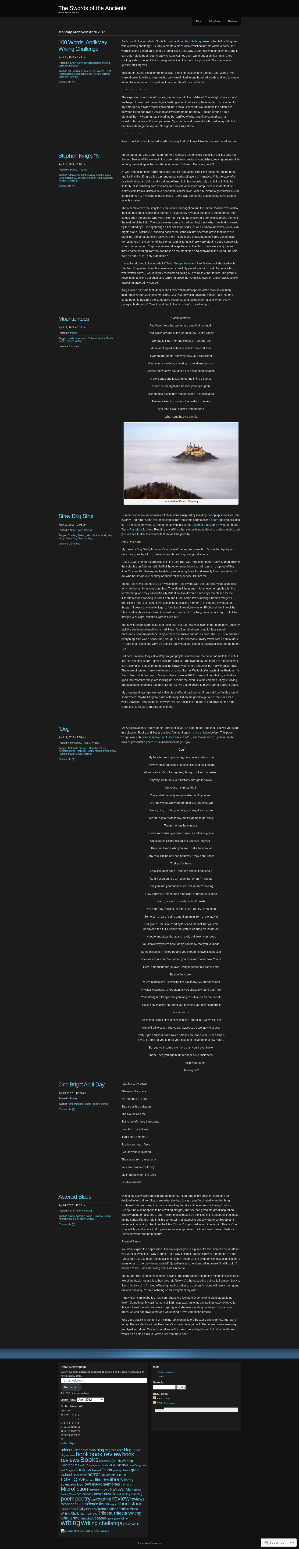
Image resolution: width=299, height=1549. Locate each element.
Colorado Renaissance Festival (92, 1465)
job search (108, 1475)
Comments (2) (67, 1109)
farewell (96, 1470)
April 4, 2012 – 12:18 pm (72, 1205)
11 (67, 1427)
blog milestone (114, 1450)
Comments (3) (67, 1224)
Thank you (91, 1513)
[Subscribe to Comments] (154, 1403)
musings (79, 1103)
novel (98, 1494)
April (70, 1103)
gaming (117, 1470)
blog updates (68, 1455)
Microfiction (215, 21)
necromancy (85, 1494)
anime (71, 1216)
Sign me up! (70, 1387)
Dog (91, 748)
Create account (166, 1372)
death (122, 1465)
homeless (100, 748)
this (137, 1205)
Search (158, 1382)
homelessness (67, 750)
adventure (69, 1450)
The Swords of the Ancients (92, 8)
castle (71, 338)
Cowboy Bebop (76, 535)
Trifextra (86, 1518)
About (199, 21)
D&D (114, 1465)
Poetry (74, 332)
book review (88, 175)
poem (62, 341)
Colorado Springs (78, 748)
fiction (106, 1470)
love (87, 1484)
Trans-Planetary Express (137, 529)
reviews (137, 1499)
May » (72, 1443)
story (98, 73)
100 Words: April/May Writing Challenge (82, 45)
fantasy (83, 1469)
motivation (94, 1489)
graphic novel (103, 175)
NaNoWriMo (120, 1489)
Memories (75, 742)
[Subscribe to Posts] (154, 1398)
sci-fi (91, 73)
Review (83, 169)
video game (113, 1518)
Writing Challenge (68, 65)
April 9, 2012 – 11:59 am (72, 1093)
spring (104, 1103)
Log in (161, 1376)
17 (65, 1431)
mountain (81, 338)
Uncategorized (92, 62)
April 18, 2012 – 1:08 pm (72, 164)
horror (93, 1474)
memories (111, 1484)
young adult (131, 1524)
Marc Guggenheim (179, 263)
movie (105, 1489)
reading (103, 1498)
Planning (136, 1494)
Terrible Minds (107, 1509)
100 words (74, 71)
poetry (70, 341)
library (117, 1479)
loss (80, 1484)
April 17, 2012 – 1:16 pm (72, 327)
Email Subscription (73, 1367)
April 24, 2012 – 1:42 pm (72, 57)
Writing (106, 62)
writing (106, 73)
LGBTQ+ (120, 1475)
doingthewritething (189, 41)
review (81, 177)
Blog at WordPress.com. (150, 1543)
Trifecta (105, 1513)
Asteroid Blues (201, 524)
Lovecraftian (66, 177)
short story (129, 1503)
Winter (125, 1518)
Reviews (232, 21)
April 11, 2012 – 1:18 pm (72, 737)
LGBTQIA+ (73, 1479)
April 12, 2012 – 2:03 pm (72, 524)
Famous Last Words (92, 71)
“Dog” (64, 729)
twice (206, 732)
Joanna (157, 1205)
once (196, 732)
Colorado (67, 1465)
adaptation (74, 175)
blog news (133, 1450)
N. (75, 177)
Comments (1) (67, 759)
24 (65, 1435)
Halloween (80, 1475)
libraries (102, 1479)
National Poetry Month (100, 338)
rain (93, 1499)
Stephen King (94, 177)
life (74, 1484)
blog (100, 1450)
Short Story (76, 62)
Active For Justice (163, 737)
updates (99, 1518)
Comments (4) (67, 82)
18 (67, 1431)
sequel (113, 1504)
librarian (89, 1480)
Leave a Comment (69, 346)
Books (73, 169)
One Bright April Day (81, 1084)
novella (110, 1494)
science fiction (97, 1504)
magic (97, 1484)
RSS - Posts (163, 1398)
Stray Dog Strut (75, 516)
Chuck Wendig (122, 1461)
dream (130, 1465)
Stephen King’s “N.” (80, 155)
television (91, 1509)
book (82, 1454)
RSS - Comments (166, 1403)
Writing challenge (68, 76)
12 (70, 1427)
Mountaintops (73, 319)
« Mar (64, 1443)
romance (67, 1504)
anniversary (87, 1450)
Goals (125, 1470)
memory (126, 1484)
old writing (123, 1494)
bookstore (105, 1461)
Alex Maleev (204, 263)
